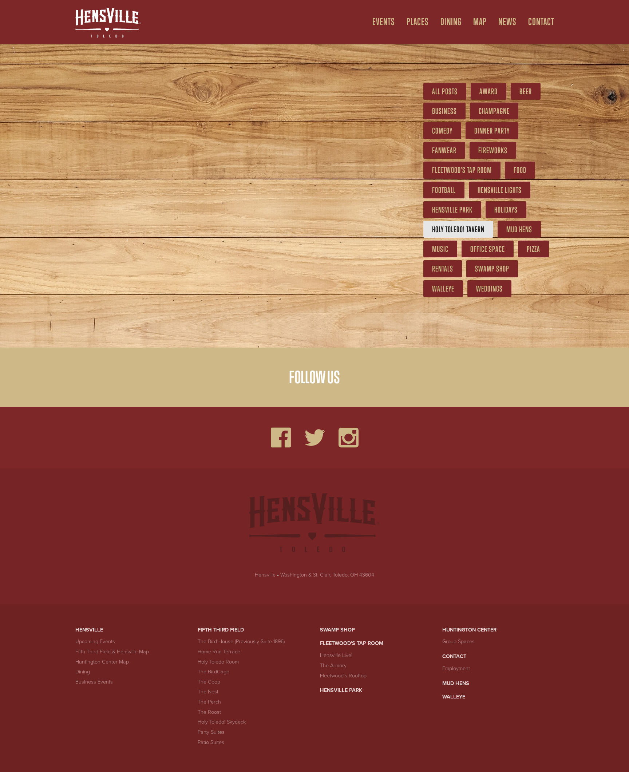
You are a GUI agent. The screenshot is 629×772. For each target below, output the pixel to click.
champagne (494, 111)
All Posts (445, 91)
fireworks (492, 150)
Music (440, 249)
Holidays (506, 209)
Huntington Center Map (102, 662)
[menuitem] (381, 22)
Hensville (265, 575)
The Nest (208, 692)
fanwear (444, 150)
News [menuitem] (507, 21)
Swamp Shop (492, 268)
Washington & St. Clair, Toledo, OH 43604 (327, 575)
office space (487, 249)
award (488, 91)
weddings (489, 288)
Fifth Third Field (221, 630)
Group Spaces (458, 641)
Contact (454, 656)
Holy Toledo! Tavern (458, 229)
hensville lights (500, 190)
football (444, 190)
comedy (442, 130)
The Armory (333, 665)
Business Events (94, 682)
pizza (533, 249)
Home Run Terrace (219, 652)
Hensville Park (452, 209)
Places (418, 21)
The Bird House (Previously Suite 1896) (241, 641)
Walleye (443, 288)
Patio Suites (211, 742)
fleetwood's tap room (462, 170)
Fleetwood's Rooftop (343, 676)
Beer (525, 91)
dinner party (492, 130)
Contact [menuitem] (541, 21)
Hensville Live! (336, 655)
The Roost (209, 712)
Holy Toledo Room (218, 662)
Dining (451, 21)
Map (480, 21)
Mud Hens (519, 229)
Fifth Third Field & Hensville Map (112, 652)
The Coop (209, 682)
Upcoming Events (95, 641)
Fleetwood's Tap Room (351, 643)
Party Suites (211, 732)
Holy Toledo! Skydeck (222, 722)
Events (383, 21)
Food (520, 170)
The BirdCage (213, 672)
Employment (456, 668)
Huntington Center (469, 630)
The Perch (209, 702)
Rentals (442, 268)
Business (444, 111)
